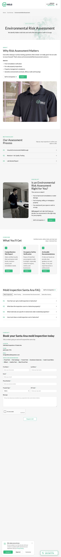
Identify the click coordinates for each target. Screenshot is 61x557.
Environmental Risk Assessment (31, 294)
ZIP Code (33, 388)
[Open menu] (56, 4)
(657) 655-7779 (51, 5)
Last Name (34, 367)
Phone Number (7, 381)
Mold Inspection (8, 294)
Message (5, 395)
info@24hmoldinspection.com (11, 355)
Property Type (6, 388)
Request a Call (29, 419)
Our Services (10, 12)
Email (4, 374)
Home (4, 12)
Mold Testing (17, 294)
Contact (22, 76)
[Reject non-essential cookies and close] (32, 543)
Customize (28, 552)
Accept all (8, 552)
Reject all (18, 552)
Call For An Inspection (10, 76)
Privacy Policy (20, 548)
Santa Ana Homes (46, 294)
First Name (6, 367)
